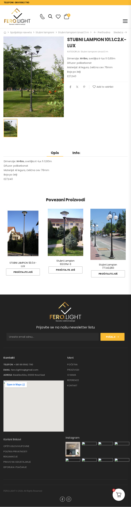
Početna (72, 364)
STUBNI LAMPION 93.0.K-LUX (23, 264)
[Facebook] (70, 87)
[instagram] (68, 499)
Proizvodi (73, 370)
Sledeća (119, 32)
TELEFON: (8, 364)
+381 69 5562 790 (23, 364)
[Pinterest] (84, 87)
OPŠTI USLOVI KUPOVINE (16, 446)
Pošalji (110, 337)
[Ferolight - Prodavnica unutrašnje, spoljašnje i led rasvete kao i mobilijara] (17, 16)
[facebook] (62, 499)
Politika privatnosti (15, 451)
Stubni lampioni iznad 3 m (73, 32)
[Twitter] (77, 87)
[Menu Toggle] (125, 21)
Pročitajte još (22, 272)
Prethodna (103, 32)
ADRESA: (7, 375)
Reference (73, 380)
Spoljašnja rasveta (21, 32)
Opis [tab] (55, 152)
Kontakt (72, 385)
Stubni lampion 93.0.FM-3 (65, 262)
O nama (71, 375)
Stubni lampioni (45, 32)
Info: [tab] (76, 152)
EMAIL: (6, 369)
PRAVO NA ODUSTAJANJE (17, 462)
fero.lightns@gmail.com (24, 369)
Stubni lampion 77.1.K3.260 (108, 266)
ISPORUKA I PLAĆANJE (15, 467)
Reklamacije (10, 456)
